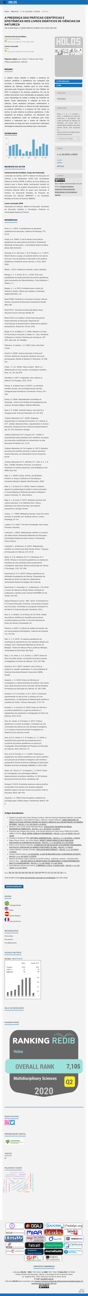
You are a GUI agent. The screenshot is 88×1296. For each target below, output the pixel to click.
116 (61, 872)
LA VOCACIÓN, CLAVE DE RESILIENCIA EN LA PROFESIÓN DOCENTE (54, 854)
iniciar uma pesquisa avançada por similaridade (37, 878)
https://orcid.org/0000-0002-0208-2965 (20, 51)
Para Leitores (9, 936)
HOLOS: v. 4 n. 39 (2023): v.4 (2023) (32, 824)
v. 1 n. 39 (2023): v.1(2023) (30, 11)
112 (48, 872)
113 (51, 872)
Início (7, 11)
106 (29, 872)
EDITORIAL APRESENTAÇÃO (41, 838)
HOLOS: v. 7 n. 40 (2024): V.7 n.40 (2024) (46, 863)
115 (58, 872)
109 (39, 872)
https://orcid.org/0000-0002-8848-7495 (20, 42)
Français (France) (15, 921)
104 (23, 872)
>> (65, 872)
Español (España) (15, 916)
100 (10, 872)
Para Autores (9, 939)
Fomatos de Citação (66, 138)
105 (26, 872)
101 (13, 872)
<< (6, 872)
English (10, 910)
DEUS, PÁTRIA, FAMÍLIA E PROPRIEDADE (37, 833)
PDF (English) (63, 81)
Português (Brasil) (15, 905)
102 (16, 872)
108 (36, 872)
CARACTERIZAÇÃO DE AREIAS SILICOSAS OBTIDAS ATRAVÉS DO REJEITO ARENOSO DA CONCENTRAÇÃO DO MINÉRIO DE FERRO (46, 822)
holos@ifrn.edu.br (47, 1279)
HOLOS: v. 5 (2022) (65, 847)
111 (46, 872)
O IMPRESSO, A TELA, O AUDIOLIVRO (50, 865)
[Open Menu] (4, 2)
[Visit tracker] (5, 1158)
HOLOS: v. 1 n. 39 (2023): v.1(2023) (66, 838)
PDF (59, 85)
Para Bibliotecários (11, 943)
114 (55, 872)
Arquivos (14, 11)
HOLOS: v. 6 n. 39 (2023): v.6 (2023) (46, 829)
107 (33, 872)
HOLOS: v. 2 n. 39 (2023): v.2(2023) (23, 856)
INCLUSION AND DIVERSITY (47, 849)
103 (19, 872)
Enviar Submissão (14, 887)
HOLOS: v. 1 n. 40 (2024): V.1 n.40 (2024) (57, 843)
